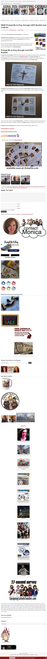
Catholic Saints (3, 617)
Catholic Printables (13, 187)
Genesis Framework (26, 654)
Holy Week (29, 186)
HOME (2, 1)
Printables (37, 186)
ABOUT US (6, 1)
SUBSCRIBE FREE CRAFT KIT (6, 3)
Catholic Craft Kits (5, 20)
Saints (12, 20)
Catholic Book (9, 186)
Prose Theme (19, 654)
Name (18, 203)
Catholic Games (24, 20)
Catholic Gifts (8, 617)
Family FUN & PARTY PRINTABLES (28, 1)
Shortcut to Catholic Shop (15, 1)
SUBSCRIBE (12, 657)
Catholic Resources (23, 186)
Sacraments (17, 20)
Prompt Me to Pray (24, 56)
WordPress (32, 654)
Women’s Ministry (17, 3)
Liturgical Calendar (34, 20)
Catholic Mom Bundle (16, 186)
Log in (36, 654)
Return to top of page (23, 653)
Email (18, 206)
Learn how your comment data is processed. (24, 214)
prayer (34, 186)
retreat (3, 187)
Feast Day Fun (43, 20)
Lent (32, 186)
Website (18, 208)
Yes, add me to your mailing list (8, 209)
